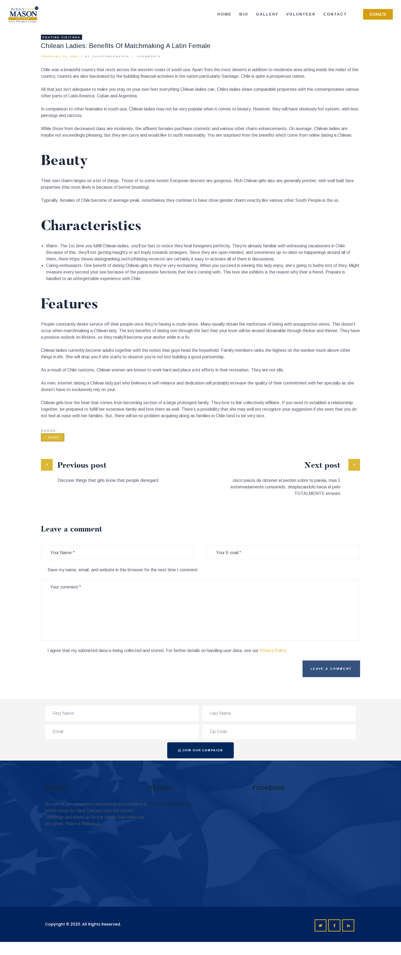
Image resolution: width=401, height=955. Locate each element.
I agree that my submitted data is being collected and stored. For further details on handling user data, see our (166, 650)
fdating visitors (61, 37)
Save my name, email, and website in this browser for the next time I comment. (123, 569)
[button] (378, 14)
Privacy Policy (272, 650)
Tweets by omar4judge (171, 804)
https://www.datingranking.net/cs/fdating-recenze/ (117, 259)
